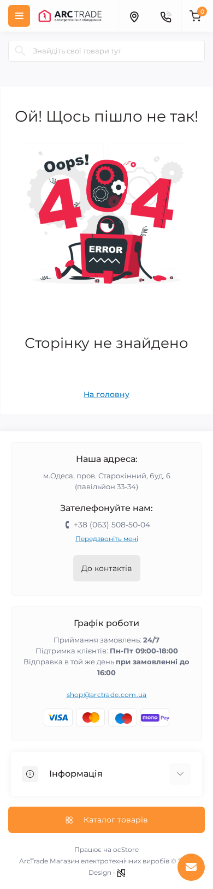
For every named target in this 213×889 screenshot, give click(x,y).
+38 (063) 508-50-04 (112, 525)
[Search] (20, 51)
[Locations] (134, 16)
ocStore (126, 849)
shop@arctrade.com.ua (107, 694)
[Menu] (19, 16)
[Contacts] (165, 16)
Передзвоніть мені (106, 538)
